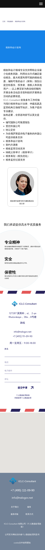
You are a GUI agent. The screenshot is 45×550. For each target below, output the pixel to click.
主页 (3, 21)
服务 (29, 507)
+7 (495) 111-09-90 (22, 490)
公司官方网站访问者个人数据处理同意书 (22, 534)
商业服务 (10, 21)
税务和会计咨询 (20, 21)
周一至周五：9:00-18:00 (23, 343)
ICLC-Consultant (27, 481)
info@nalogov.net (22, 497)
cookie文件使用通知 (22, 543)
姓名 (6, 349)
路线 (22, 322)
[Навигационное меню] (41, 4)
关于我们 (15, 507)
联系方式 (29, 514)
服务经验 (14, 514)
